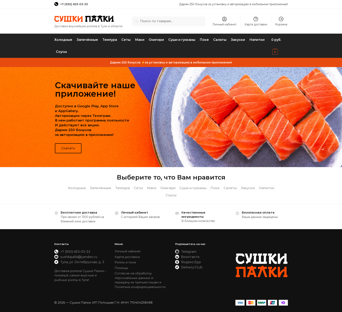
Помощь (121, 268)
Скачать (68, 148)
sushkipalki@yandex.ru (78, 257)
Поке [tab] (215, 188)
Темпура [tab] (122, 188)
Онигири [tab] (167, 188)
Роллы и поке (125, 262)
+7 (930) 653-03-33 (74, 4)
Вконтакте (190, 257)
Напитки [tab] (266, 188)
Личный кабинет (224, 24)
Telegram (188, 252)
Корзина (281, 24)
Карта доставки (256, 24)
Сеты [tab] (138, 188)
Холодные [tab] (77, 188)
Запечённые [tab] (100, 188)
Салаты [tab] (230, 188)
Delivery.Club (191, 267)
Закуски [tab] (248, 188)
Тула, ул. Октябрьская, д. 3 (82, 262)
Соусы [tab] (171, 195)
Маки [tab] (151, 188)
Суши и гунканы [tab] (192, 188)
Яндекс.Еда (191, 262)
